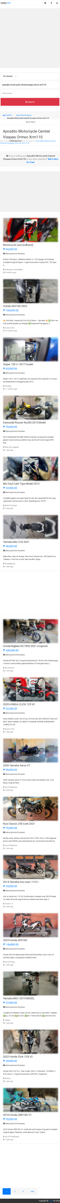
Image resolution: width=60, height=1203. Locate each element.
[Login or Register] (57, 3)
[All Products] (45, 3)
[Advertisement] (30, 38)
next (32, 1191)
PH (5, 3)
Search (31, 101)
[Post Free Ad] (51, 3)
